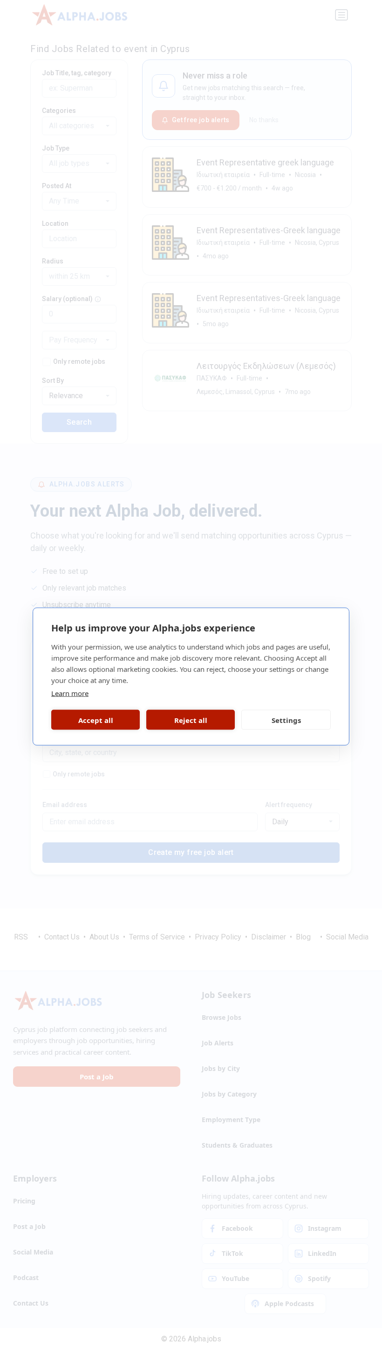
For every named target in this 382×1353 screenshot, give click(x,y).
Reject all (190, 719)
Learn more (70, 693)
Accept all (95, 719)
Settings (286, 719)
